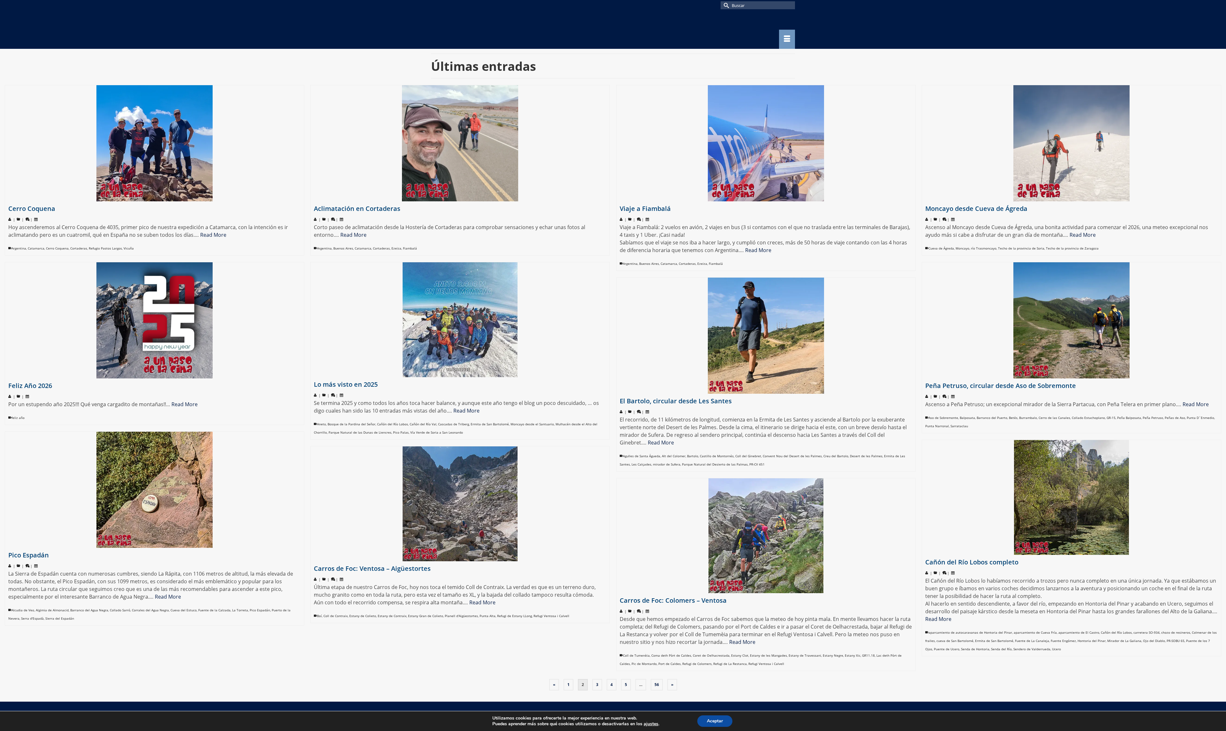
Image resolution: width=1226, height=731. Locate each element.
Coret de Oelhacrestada (711, 655)
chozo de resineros (1175, 632)
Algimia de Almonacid (52, 610)
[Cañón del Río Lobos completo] (1071, 497)
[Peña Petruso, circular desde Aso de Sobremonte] (1071, 320)
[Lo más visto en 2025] (460, 319)
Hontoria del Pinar (1092, 640)
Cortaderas (78, 248)
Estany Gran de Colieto (425, 616)
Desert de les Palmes (866, 456)
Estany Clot (739, 655)
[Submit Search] (725, 5)
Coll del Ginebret (748, 456)
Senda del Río (1001, 649)
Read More (213, 234)
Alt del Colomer (673, 456)
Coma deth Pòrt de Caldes (671, 655)
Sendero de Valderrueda (1031, 649)
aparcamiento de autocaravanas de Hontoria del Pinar (970, 632)
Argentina (18, 248)
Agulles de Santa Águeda (641, 456)
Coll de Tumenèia (636, 655)
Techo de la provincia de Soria (1021, 248)
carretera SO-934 (1146, 632)
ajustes (651, 724)
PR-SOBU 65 (1175, 640)
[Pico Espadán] (154, 490)
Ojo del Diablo (1154, 640)
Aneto (321, 424)
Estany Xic (852, 655)
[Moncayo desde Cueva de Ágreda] (1071, 143)
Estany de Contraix (392, 616)
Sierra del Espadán (59, 618)
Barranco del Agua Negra (89, 610)
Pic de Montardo (644, 663)
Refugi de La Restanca (730, 663)
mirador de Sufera (666, 464)
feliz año (18, 417)
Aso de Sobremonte (943, 417)
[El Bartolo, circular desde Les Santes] (766, 336)
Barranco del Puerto (992, 417)
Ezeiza (396, 248)
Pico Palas (401, 432)
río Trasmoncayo (983, 248)
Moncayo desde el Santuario (532, 424)
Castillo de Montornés (717, 456)
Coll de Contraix (335, 616)
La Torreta (240, 610)
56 (657, 684)
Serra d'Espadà (32, 618)
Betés (1013, 417)
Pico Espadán (260, 610)
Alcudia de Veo (22, 610)
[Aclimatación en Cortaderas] (460, 143)
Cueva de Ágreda (941, 248)
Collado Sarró (120, 610)
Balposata (967, 417)
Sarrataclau (959, 426)
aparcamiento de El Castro (1078, 632)
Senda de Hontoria (975, 649)
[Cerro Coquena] (154, 143)
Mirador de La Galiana (1124, 640)
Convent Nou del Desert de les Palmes (792, 456)
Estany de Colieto (362, 616)
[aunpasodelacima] (488, 30)
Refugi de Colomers (697, 663)
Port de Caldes (669, 663)
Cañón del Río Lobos (392, 424)
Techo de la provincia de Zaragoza (1072, 248)
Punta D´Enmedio (1200, 417)
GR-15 (1111, 417)
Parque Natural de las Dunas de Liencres (360, 432)
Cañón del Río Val (423, 424)
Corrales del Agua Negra (150, 610)
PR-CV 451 (757, 464)
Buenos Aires (343, 248)
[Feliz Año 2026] (154, 320)
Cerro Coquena (57, 248)
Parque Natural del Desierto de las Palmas (715, 464)
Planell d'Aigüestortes (461, 616)
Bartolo (692, 456)
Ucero (1056, 649)
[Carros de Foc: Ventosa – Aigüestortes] (460, 503)
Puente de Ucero (946, 649)
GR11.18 (868, 655)
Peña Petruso (1153, 417)
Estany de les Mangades (768, 655)
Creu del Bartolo (835, 456)
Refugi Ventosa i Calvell (551, 616)
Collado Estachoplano (1088, 417)
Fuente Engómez (1063, 640)
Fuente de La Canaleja (1032, 640)
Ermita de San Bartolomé (490, 424)
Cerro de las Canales (1054, 417)
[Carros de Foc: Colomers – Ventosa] (766, 535)
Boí (319, 616)
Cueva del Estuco (183, 610)
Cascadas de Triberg (453, 424)
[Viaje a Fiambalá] (766, 143)
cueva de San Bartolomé (954, 640)
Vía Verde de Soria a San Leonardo (436, 432)
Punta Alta (488, 616)
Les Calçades (641, 464)
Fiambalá (410, 248)
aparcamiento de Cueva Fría (1035, 632)
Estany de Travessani (805, 655)
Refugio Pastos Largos (105, 248)
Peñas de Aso (1175, 417)
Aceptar (715, 721)
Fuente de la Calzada (214, 610)
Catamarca (36, 248)
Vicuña (129, 248)
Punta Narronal (937, 426)
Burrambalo (1028, 417)
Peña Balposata (1129, 417)
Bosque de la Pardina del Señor (351, 424)
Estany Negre (833, 655)
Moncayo (962, 248)
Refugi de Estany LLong (514, 616)
